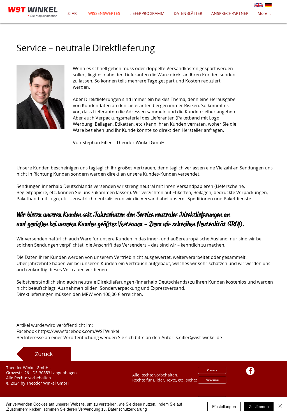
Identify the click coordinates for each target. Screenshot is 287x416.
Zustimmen (259, 406)
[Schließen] (280, 406)
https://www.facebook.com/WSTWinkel (78, 331)
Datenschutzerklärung (127, 409)
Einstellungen (224, 406)
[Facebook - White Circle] (250, 371)
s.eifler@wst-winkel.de (199, 337)
